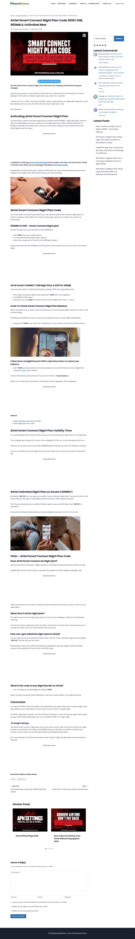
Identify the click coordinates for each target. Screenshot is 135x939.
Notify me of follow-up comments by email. (29, 907)
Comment (16, 872)
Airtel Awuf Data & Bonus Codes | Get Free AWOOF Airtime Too (111, 57)
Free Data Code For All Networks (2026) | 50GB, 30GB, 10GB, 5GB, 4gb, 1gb (111, 99)
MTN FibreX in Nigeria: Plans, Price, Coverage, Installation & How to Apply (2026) (109, 161)
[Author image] (11, 29)
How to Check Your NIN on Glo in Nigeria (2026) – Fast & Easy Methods (108, 129)
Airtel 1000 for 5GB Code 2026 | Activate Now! (70, 787)
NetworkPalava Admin (22, 29)
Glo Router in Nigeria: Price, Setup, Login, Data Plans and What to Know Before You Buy (109, 140)
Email (40, 897)
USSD (23, 370)
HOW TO (83, 3)
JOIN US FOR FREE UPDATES (50, 81)
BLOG (53, 3)
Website (68, 897)
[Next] (82, 828)
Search (119, 38)
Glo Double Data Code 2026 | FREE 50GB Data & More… (28, 789)
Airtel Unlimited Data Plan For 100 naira (111, 86)
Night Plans (22, 779)
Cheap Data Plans (22, 16)
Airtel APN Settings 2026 (27, 836)
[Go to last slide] (15, 828)
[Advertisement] (49, 148)
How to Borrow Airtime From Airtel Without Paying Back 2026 (67, 839)
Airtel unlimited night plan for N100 (27, 421)
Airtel (49, 318)
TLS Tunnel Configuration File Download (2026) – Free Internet (111, 70)
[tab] (45, 848)
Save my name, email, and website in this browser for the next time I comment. (39, 902)
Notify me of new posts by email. (25, 911)
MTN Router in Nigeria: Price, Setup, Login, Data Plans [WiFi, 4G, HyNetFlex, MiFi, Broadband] (109, 171)
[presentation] (30, 820)
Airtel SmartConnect (18, 93)
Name (14, 897)
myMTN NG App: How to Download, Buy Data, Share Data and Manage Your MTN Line (110, 150)
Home (12, 16)
